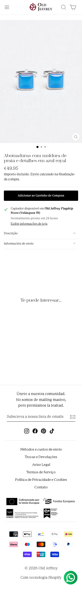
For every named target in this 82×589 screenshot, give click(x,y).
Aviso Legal (41, 465)
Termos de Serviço (41, 472)
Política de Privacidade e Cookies (41, 480)
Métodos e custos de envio (41, 449)
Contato (41, 487)
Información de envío (19, 243)
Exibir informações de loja (29, 223)
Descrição (11, 233)
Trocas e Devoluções (41, 457)
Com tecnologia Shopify (41, 577)
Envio (35, 174)
